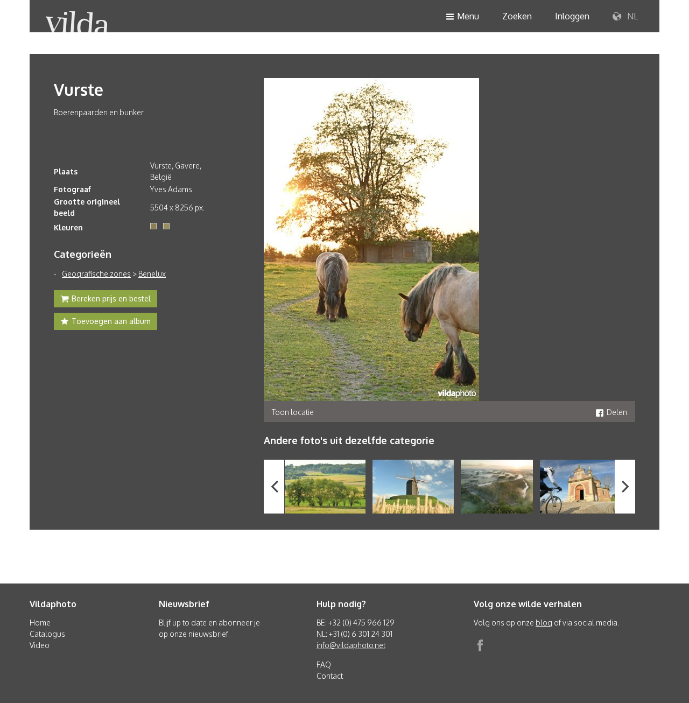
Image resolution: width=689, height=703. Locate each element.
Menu (468, 16)
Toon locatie (293, 412)
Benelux (152, 273)
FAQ (324, 664)
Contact (330, 675)
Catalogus (47, 633)
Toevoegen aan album (111, 321)
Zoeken (517, 16)
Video (40, 645)
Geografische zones (96, 273)
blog (544, 622)
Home (40, 622)
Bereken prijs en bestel (111, 298)
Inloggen (572, 16)
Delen (617, 412)
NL (631, 16)
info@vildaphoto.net (351, 645)
